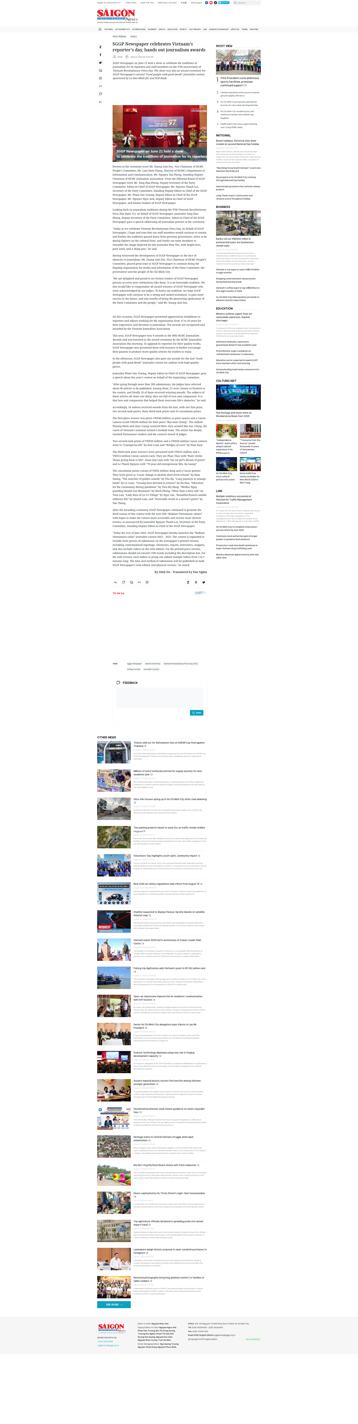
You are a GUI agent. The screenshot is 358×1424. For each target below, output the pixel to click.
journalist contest (151, 669)
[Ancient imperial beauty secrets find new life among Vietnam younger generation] (114, 1090)
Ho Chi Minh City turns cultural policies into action (225, 476)
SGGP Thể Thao (147, 3)
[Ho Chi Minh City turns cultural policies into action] (226, 464)
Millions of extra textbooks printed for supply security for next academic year (168, 773)
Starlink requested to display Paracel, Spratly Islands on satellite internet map (169, 913)
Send (198, 713)
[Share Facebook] (100, 55)
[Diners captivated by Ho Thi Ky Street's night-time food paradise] (114, 1203)
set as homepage (253, 1339)
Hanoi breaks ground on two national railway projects (238, 188)
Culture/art (195, 29)
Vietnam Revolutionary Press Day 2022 (181, 663)
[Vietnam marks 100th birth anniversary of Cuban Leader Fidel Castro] (114, 949)
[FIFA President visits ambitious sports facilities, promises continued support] (238, 62)
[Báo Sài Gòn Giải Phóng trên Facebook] (206, 2)
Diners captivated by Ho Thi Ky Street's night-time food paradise (169, 1193)
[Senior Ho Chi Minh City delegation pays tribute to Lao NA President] (114, 1034)
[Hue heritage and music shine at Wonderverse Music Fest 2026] (238, 397)
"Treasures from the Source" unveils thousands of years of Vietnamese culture (250, 446)
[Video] (100, 102)
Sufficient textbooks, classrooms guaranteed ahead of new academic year (236, 343)
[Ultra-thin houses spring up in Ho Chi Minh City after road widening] (114, 809)
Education (172, 29)
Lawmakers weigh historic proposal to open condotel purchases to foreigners (170, 1251)
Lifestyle (235, 29)
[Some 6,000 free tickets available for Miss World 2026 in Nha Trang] (250, 464)
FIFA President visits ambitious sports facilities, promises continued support (240, 81)
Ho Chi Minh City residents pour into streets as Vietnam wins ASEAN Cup (237, 114)
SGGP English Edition (117, 16)
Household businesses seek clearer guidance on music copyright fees (169, 1110)
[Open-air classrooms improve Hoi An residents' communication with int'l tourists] (114, 1006)
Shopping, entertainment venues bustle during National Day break (235, 280)
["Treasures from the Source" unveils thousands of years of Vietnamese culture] (250, 431)
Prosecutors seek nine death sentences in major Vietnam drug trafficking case (237, 547)
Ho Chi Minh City (122, 29)
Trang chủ (100, 29)
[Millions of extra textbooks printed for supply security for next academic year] (114, 780)
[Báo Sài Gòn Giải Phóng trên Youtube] (211, 2)
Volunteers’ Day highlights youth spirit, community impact (166, 855)
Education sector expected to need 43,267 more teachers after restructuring (237, 362)
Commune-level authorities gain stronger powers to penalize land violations (236, 538)
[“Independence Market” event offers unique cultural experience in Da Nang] (226, 431)
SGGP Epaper (196, 3)
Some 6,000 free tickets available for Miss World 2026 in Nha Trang (250, 478)
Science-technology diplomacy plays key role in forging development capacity (164, 1054)
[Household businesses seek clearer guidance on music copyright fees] (114, 1118)
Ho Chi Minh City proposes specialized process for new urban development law (239, 103)
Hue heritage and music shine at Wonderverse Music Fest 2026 (234, 414)
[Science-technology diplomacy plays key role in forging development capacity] (114, 1062)
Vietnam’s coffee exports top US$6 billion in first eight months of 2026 (237, 289)
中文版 (184, 3)
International (139, 29)
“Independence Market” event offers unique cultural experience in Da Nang (226, 446)
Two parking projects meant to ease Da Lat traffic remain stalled (169, 829)
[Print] (100, 78)
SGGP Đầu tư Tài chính (167, 3)
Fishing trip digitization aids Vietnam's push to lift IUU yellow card (169, 968)
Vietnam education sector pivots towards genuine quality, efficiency (240, 94)
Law (205, 29)
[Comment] (100, 94)
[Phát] (160, 133)
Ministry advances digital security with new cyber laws (237, 556)
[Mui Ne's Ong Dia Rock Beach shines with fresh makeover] (114, 1174)
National (109, 29)
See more (112, 1304)
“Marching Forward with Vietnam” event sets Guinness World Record (238, 169)
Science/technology (219, 29)
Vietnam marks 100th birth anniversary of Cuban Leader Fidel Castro (167, 942)
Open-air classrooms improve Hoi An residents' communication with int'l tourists (168, 998)
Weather (254, 29)
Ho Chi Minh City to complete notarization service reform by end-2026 (236, 528)
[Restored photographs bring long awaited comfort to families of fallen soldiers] (114, 1287)
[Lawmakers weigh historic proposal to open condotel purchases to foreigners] (114, 1259)
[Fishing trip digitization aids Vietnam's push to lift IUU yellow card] (114, 978)
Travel (245, 29)
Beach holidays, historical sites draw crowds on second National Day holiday (237, 142)
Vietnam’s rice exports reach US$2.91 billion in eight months (237, 271)
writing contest (133, 669)
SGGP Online (131, 3)
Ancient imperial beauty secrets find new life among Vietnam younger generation (167, 1082)
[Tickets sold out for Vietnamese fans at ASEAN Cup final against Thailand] (114, 752)
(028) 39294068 (105, 1341)
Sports (183, 29)
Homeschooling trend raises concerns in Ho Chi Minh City (237, 371)
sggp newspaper (134, 663)
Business (152, 29)
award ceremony (152, 663)
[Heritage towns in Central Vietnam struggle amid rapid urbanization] (114, 1146)
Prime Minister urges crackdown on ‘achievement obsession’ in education (235, 352)
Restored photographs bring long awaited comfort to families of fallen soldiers (169, 1279)
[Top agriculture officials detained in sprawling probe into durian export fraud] (114, 1231)
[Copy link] (100, 86)
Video (133, 36)
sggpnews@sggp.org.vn (108, 1345)
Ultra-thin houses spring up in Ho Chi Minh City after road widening (170, 799)
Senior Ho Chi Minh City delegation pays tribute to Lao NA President (165, 1026)
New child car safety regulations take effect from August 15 (167, 883)
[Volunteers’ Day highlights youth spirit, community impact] (114, 865)
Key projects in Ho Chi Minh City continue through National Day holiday (236, 179)
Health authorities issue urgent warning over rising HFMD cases (239, 125)
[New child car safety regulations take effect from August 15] (114, 893)
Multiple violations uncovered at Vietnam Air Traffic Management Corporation (234, 500)
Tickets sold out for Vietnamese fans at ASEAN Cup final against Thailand (169, 744)
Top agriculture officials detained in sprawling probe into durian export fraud (168, 1223)
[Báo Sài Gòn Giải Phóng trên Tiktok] (215, 2)
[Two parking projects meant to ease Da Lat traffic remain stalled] (114, 837)
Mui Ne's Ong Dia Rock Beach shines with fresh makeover (165, 1165)
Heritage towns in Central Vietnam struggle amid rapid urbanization (163, 1138)
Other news (106, 737)
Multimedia (119, 36)
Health (162, 29)
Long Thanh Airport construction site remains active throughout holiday (234, 197)
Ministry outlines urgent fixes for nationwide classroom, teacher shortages (234, 317)
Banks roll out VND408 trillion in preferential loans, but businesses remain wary (235, 242)
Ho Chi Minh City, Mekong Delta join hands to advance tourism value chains (237, 299)
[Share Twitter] (100, 62)
